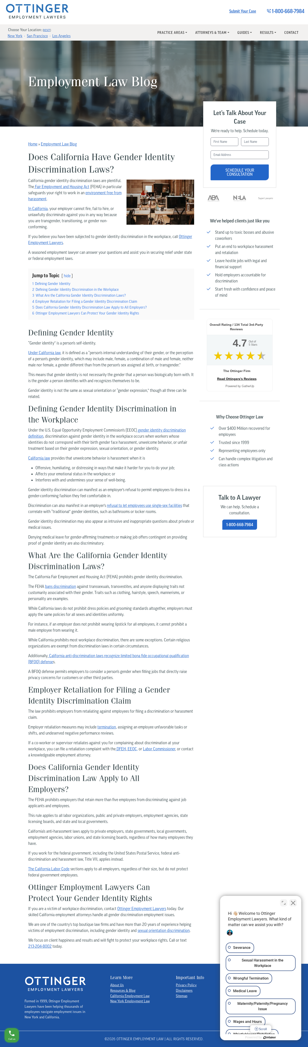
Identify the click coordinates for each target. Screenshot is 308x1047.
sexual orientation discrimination (164, 930)
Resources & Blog (123, 990)
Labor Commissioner (159, 749)
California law (39, 458)
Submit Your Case (242, 11)
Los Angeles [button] (61, 36)
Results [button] (267, 32)
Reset (46, 30)
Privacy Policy (186, 985)
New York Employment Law (130, 1001)
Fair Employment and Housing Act (61, 186)
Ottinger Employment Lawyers (141, 908)
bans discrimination (60, 586)
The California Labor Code (48, 869)
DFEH (121, 749)
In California (38, 208)
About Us (117, 985)
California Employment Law (129, 996)
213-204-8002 (40, 946)
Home (32, 144)
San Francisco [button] (37, 36)
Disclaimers (184, 990)
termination (106, 727)
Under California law (44, 352)
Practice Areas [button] (170, 32)
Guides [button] (243, 32)
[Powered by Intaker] (269, 1037)
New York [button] (15, 36)
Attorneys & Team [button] (211, 32)
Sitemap (181, 996)
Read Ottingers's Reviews (237, 379)
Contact (291, 32)
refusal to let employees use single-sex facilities (144, 505)
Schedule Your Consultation (239, 172)
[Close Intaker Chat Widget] (293, 902)
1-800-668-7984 (239, 524)
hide (67, 275)
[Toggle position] (283, 902)
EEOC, (132, 749)
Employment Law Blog (59, 144)
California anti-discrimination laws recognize (84, 655)
